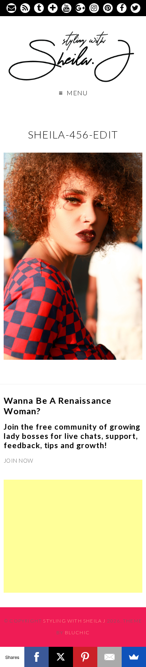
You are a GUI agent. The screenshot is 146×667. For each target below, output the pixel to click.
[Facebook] (36, 657)
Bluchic (77, 632)
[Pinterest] (85, 657)
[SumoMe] (134, 657)
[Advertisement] (73, 536)
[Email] (109, 657)
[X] (61, 657)
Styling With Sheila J (74, 621)
